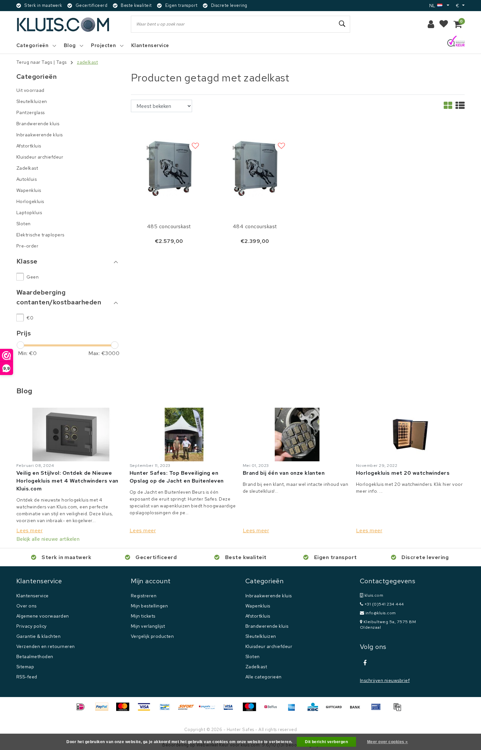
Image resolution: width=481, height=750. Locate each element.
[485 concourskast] (169, 167)
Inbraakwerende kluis (268, 596)
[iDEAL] (82, 710)
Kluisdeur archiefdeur (268, 646)
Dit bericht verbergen (326, 742)
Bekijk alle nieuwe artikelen (48, 539)
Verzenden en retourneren (45, 646)
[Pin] (378, 710)
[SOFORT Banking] (188, 710)
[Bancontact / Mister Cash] (167, 710)
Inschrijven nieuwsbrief (385, 680)
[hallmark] (456, 41)
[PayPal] (104, 710)
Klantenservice (32, 596)
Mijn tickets (143, 616)
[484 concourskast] (255, 167)
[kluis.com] (63, 24)
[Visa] (146, 710)
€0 (30, 318)
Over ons (26, 606)
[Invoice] (399, 710)
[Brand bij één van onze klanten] (297, 434)
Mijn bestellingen (149, 606)
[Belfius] (272, 710)
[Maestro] (251, 710)
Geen (33, 277)
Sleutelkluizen (260, 636)
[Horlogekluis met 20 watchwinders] (410, 434)
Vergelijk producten (152, 636)
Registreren (143, 596)
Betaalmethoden (34, 656)
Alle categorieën (263, 677)
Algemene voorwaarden (42, 616)
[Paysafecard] (209, 710)
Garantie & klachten (38, 636)
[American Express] (293, 710)
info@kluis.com (380, 613)
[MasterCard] (125, 710)
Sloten (252, 656)
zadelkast (87, 62)
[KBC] (315, 710)
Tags (61, 62)
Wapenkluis (257, 606)
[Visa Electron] (230, 710)
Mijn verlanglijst (148, 626)
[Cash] (336, 710)
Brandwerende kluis (267, 626)
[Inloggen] (431, 24)
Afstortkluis (257, 616)
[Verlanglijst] (443, 24)
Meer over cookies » (387, 742)
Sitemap (25, 667)
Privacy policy (31, 626)
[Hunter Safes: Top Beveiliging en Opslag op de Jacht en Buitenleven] (184, 434)
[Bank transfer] (357, 710)
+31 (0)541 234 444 (383, 604)
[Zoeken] (342, 24)
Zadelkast (256, 667)
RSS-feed (26, 677)
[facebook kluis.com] (365, 663)
